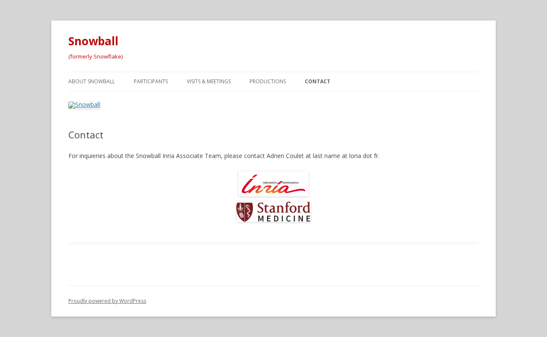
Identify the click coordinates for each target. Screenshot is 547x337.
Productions (268, 81)
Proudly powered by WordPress (107, 301)
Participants (151, 81)
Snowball (93, 41)
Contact (317, 81)
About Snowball (91, 81)
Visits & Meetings (209, 81)
